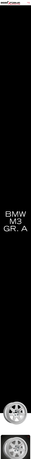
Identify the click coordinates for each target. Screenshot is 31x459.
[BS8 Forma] (10, 3)
